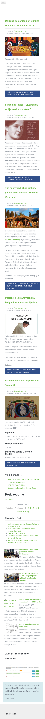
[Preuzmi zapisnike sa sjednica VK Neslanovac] (22, 670)
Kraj (27, 511)
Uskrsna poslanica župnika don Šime (21, 488)
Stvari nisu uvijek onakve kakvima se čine (23, 479)
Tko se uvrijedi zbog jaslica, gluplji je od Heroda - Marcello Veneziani (21, 193)
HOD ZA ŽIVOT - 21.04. (16, 485)
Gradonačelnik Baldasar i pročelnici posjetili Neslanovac (29, 551)
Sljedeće (20, 511)
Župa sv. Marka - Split (20, 31)
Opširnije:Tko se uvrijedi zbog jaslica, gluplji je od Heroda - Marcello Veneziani (22, 286)
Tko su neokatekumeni (16, 482)
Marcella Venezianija (13, 240)
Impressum (11, 714)
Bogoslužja (9, 499)
